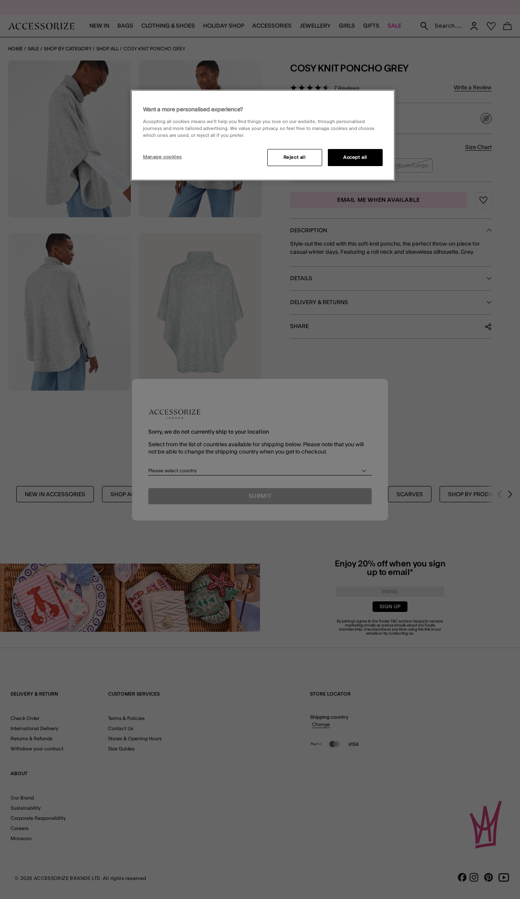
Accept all (355, 157)
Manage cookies (162, 157)
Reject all (295, 157)
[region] (263, 135)
